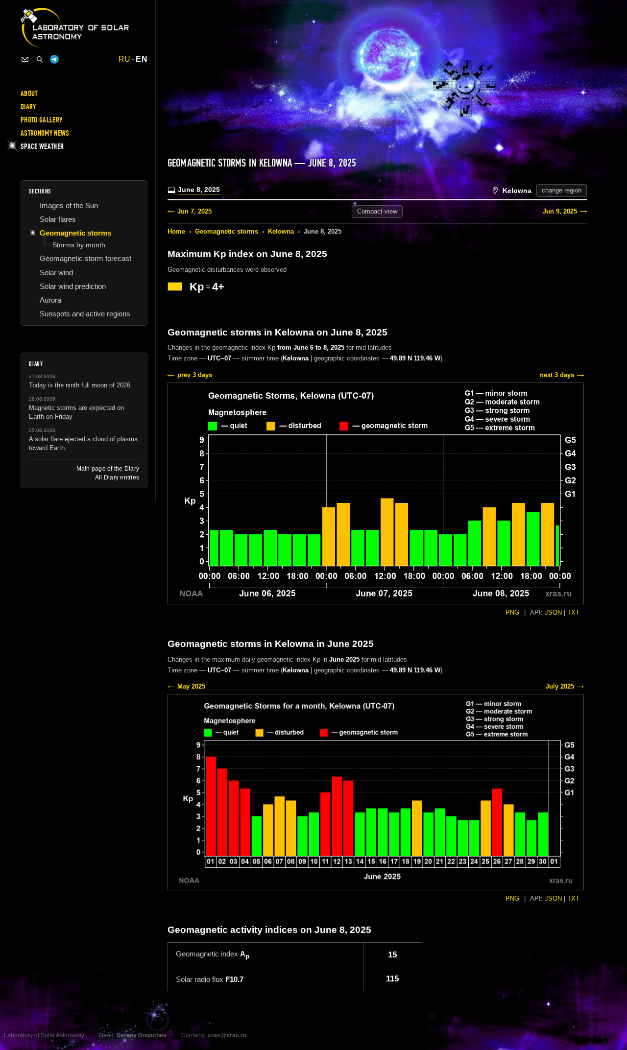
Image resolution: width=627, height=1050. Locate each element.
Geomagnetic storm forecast (85, 258)
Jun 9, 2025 (560, 211)
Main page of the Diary (107, 468)
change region (561, 190)
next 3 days (557, 375)
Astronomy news (45, 133)
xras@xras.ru (227, 1035)
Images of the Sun (69, 205)
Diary (28, 107)
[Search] (39, 59)
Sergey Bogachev (142, 1035)
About (29, 93)
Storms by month (78, 245)
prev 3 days (194, 375)
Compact (377, 211)
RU (125, 59)
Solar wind (56, 272)
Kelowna (281, 231)
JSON (553, 612)
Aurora (50, 300)
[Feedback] (25, 59)
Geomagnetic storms (226, 231)
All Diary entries (117, 477)
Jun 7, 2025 (194, 211)
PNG (512, 612)
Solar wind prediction (73, 286)
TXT (573, 612)
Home (176, 231)
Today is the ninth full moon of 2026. (80, 385)
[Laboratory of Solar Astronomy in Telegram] (54, 59)
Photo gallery (41, 120)
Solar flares (58, 219)
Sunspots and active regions (85, 314)
